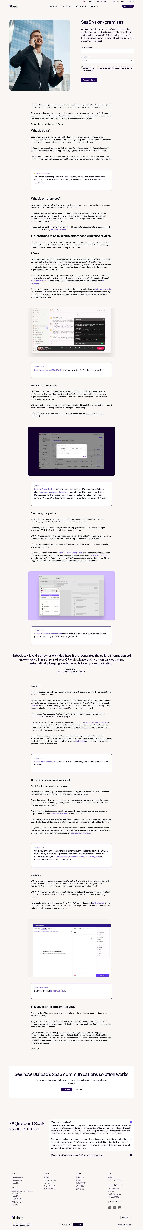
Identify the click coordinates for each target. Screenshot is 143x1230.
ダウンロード (115, 1)
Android (111, 1191)
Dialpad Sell (15, 1183)
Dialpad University (50, 1186)
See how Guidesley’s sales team (48, 633)
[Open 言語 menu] (84, 2)
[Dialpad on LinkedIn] (119, 1207)
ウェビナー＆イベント (50, 1180)
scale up (34, 705)
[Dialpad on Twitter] (114, 1207)
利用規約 (111, 1177)
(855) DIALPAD (66, 1225)
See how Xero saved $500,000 (47, 370)
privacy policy (98, 67)
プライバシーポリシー (115, 1180)
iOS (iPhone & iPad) (114, 1194)
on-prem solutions (58, 229)
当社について (80, 1177)
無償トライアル (128, 6)
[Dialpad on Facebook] (109, 1207)
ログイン (131, 1)
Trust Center (16, 1205)
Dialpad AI (15, 1196)
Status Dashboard (50, 1189)
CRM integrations (99, 555)
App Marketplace (17, 1199)
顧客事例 (46, 1177)
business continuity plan (80, 833)
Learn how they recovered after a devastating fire (77, 856)
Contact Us (78, 1225)
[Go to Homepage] (17, 6)
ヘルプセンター (48, 1183)
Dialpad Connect (17, 1177)
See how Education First (44, 489)
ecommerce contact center (95, 722)
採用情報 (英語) (81, 1183)
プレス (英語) (80, 1186)
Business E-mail (86, 47)
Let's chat (66, 1089)
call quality (80, 741)
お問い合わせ (80, 1189)
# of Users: (85, 57)
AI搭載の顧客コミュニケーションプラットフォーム (22, 1192)
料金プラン (94, 6)
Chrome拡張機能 (113, 1197)
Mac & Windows (113, 1188)
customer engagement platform (53, 492)
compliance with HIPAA (59, 814)
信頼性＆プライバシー (18, 1202)
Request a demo (89, 80)
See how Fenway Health (44, 761)
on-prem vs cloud (57, 991)
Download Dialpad (115, 1201)
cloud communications (40, 281)
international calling (104, 289)
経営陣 (78, 1180)
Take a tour (78, 1089)
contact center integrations (71, 553)
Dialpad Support (17, 1180)
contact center (98, 903)
